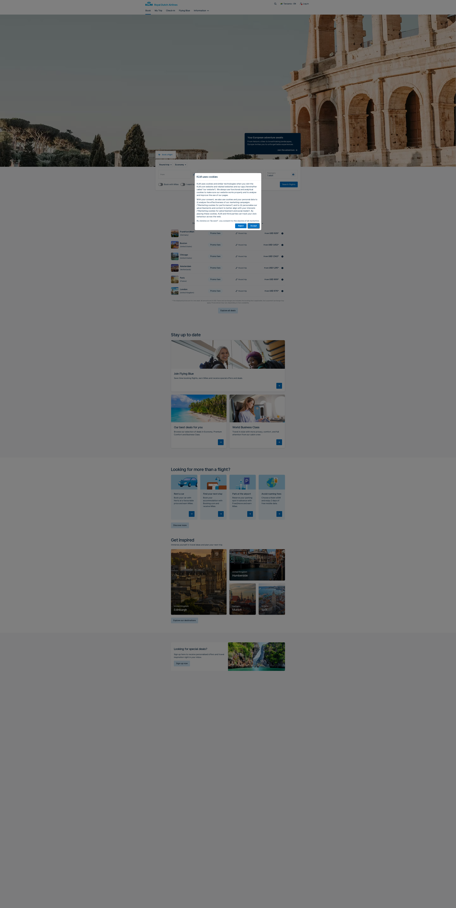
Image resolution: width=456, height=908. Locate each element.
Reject (241, 226)
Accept (253, 226)
